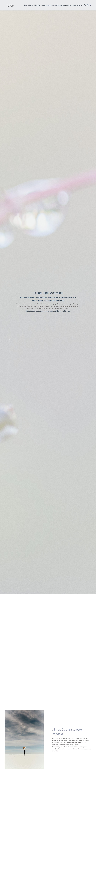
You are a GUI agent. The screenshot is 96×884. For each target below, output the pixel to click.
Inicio (25, 5)
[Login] (88, 5)
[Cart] (91, 5)
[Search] (85, 5)
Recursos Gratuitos (46, 5)
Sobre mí (30, 5)
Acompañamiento (57, 5)
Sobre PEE (37, 5)
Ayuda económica (77, 5)
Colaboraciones (67, 5)
